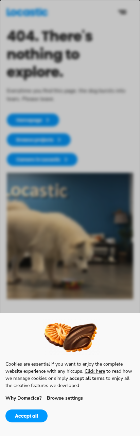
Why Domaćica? (23, 398)
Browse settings (65, 398)
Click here (95, 371)
